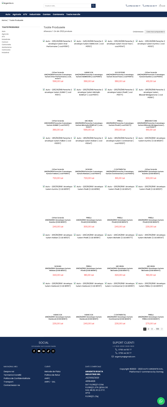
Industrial (5, 52)
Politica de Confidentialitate (17, 378)
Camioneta (6, 44)
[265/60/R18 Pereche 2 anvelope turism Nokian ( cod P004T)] (89, 152)
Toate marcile (73, 14)
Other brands (58, 72)
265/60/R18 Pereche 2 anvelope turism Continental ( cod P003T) (120, 173)
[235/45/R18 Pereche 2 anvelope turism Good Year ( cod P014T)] (120, 55)
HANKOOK (88, 72)
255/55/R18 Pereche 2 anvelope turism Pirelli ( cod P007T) (120, 124)
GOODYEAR (120, 72)
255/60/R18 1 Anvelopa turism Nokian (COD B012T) (58, 269)
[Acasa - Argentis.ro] (18, 6)
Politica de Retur (52, 375)
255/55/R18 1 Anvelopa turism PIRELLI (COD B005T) (151, 318)
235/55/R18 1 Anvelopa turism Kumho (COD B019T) (58, 221)
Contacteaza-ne (12, 385)
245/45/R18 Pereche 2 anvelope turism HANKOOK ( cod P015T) (89, 76)
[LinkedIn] (43, 351)
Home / (5, 20)
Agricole (5, 34)
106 (157, 329)
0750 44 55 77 (125, 349)
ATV (3, 36)
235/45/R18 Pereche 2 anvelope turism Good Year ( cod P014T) (120, 76)
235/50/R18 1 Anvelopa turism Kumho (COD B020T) (151, 173)
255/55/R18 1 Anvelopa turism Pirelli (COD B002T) (151, 221)
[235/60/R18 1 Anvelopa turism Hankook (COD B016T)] (58, 297)
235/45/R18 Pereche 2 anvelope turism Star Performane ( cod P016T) (58, 76)
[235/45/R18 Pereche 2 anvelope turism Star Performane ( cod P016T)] (58, 55)
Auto (4, 31)
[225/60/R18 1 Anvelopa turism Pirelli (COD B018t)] (89, 200)
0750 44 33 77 (124, 353)
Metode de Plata (52, 371)
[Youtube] (39, 351)
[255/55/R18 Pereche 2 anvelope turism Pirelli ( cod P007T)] (120, 103)
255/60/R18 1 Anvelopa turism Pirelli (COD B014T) (120, 221)
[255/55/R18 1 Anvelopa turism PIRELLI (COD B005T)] (151, 297)
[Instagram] (53, 351)
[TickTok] (48, 351)
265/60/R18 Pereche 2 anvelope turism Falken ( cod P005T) (58, 173)
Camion (5, 42)
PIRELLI (119, 120)
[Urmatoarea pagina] (161, 329)
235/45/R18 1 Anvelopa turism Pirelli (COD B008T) (89, 269)
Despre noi (9, 371)
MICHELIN (89, 120)
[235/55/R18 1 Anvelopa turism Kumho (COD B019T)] (58, 200)
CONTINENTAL (120, 169)
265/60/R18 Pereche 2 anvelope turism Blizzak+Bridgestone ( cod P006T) (151, 125)
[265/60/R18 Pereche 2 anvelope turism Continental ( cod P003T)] (120, 152)
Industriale (6, 39)
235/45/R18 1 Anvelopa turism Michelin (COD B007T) (120, 269)
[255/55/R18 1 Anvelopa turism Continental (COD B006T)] (120, 297)
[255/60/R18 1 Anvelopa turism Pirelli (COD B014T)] (120, 200)
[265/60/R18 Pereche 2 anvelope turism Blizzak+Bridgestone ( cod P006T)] (151, 103)
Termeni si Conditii (12, 375)
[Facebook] (34, 351)
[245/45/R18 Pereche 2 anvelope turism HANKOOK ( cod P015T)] (89, 55)
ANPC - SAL (50, 381)
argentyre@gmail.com (124, 356)
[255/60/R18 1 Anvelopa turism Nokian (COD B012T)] (58, 249)
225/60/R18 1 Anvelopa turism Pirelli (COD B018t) (89, 221)
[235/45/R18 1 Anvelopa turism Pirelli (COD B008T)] (89, 249)
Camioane (6, 50)
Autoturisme (6, 47)
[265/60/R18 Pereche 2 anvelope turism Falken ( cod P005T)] (58, 152)
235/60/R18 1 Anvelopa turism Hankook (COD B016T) (58, 318)
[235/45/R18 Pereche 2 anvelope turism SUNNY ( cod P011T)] (58, 103)
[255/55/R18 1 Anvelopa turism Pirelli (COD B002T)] (151, 200)
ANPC (47, 378)
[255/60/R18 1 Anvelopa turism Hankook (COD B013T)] (89, 297)
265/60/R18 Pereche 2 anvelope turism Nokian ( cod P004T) (88, 173)
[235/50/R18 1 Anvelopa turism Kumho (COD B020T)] (151, 152)
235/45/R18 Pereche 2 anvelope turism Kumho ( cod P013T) (151, 76)
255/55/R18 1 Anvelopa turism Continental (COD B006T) (120, 318)
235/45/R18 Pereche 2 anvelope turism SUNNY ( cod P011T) (58, 124)
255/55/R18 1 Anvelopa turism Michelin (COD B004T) (151, 269)
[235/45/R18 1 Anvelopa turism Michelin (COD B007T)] (120, 249)
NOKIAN (89, 169)
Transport (8, 381)
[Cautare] (93, 6)
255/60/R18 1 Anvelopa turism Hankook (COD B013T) (89, 318)
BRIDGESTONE (151, 120)
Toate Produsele (16, 20)
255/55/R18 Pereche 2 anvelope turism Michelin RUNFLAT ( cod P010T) (88, 125)
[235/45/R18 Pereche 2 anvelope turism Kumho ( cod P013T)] (151, 55)
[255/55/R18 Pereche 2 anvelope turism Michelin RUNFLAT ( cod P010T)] (89, 103)
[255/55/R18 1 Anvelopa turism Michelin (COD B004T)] (151, 249)
